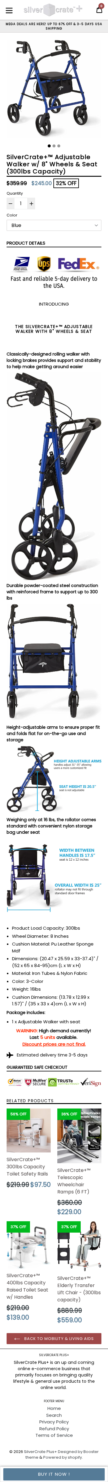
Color (12, 215)
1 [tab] (49, 145)
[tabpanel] (54, 90)
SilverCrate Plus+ (40, 1451)
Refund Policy (54, 1428)
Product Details (26, 243)
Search (54, 1415)
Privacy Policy (54, 1422)
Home (54, 1408)
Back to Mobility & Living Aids (58, 1338)
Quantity (15, 193)
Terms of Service (54, 1435)
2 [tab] (54, 145)
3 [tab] (58, 145)
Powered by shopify (62, 1457)
